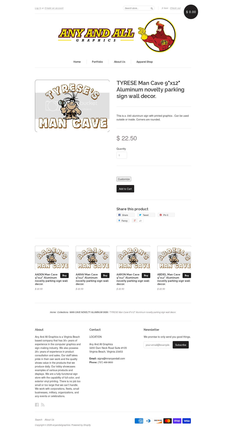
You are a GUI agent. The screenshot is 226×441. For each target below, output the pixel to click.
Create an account (54, 8)
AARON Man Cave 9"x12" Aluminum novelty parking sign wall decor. (133, 279)
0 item (165, 8)
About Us (119, 61)
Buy (64, 275)
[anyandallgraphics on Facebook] (37, 405)
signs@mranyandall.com (111, 358)
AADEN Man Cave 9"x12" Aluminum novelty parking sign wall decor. (51, 279)
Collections (62, 312)
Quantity (121, 149)
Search (38, 419)
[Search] (152, 8)
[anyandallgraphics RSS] (43, 405)
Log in (38, 8)
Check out (175, 8)
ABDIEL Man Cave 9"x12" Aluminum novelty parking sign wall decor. (173, 279)
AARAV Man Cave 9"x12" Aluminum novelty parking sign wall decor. (92, 279)
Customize (124, 179)
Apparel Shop (144, 61)
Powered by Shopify (80, 424)
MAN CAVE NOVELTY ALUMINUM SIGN (89, 312)
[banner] (113, 35)
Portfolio (97, 61)
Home (77, 61)
